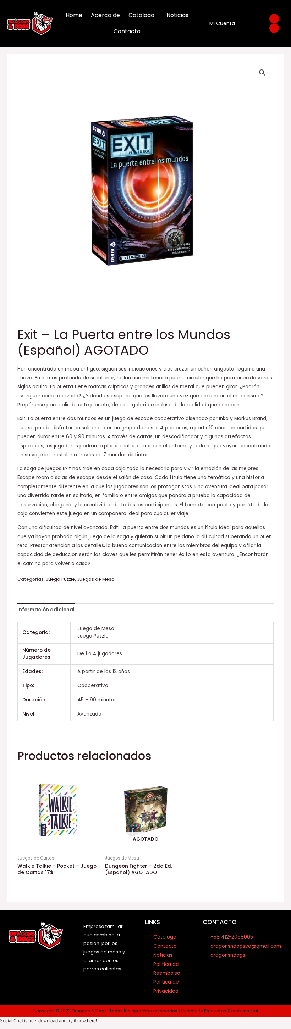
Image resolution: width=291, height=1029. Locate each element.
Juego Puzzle (60, 579)
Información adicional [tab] (46, 609)
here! (92, 1020)
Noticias (177, 15)
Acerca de (105, 15)
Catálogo (141, 15)
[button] (262, 72)
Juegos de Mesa (96, 579)
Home (74, 15)
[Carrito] (249, 23)
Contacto (127, 31)
